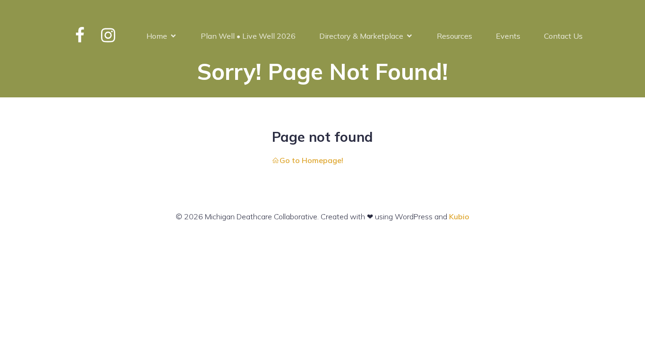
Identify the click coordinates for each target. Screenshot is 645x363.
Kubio (459, 216)
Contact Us (563, 36)
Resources (454, 36)
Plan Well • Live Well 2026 (248, 36)
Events (508, 36)
